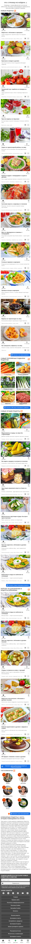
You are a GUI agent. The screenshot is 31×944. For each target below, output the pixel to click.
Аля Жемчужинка (7, 796)
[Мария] (7, 777)
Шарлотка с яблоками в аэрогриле (12, 32)
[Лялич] (7, 803)
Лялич (8, 808)
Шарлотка (8, 403)
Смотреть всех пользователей (21, 813)
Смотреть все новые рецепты (21, 354)
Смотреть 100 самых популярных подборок (17, 407)
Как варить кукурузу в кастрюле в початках (15, 461)
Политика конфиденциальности (15, 902)
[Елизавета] (23, 790)
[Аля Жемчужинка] (7, 790)
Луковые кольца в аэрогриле (10, 290)
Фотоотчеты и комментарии (15, 933)
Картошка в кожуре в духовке (10, 61)
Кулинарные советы (15, 918)
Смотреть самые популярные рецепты (19, 585)
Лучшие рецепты (15, 915)
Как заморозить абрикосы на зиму (12, 345)
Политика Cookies (15, 905)
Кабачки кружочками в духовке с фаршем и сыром (15, 727)
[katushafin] (23, 777)
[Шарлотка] (8, 398)
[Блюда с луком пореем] (23, 383)
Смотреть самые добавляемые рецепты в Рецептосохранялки (16, 766)
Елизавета (23, 796)
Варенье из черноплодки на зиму (11, 318)
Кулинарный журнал (15, 923)
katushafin (23, 783)
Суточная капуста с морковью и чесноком (14, 204)
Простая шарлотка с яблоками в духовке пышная (14, 545)
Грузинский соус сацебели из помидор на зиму (14, 90)
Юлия (23, 808)
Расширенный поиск (15, 930)
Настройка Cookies (15, 908)
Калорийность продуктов (15, 921)
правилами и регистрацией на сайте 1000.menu (13, 887)
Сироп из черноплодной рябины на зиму (14, 147)
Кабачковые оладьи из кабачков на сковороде (12, 575)
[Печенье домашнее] (23, 369)
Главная (15, 897)
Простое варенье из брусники (10, 119)
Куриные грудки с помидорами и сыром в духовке (14, 176)
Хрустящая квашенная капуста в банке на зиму (14, 489)
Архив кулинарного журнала (15, 926)
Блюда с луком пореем (23, 389)
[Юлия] (23, 803)
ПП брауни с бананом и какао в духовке (13, 756)
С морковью (8, 374)
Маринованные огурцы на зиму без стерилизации (12, 433)
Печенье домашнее (23, 374)
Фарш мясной (23, 403)
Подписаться (15, 883)
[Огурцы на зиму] (8, 383)
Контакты (15, 911)
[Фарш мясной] (23, 398)
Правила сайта (15, 899)
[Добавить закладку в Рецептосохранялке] (25, 38)
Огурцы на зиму (8, 389)
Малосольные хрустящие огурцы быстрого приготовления (15, 517)
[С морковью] (8, 369)
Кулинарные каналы (15, 936)
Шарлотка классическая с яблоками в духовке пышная (13, 699)
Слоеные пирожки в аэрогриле (11, 262)
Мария (8, 783)
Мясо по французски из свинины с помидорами (12, 233)
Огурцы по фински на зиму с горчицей (13, 670)
